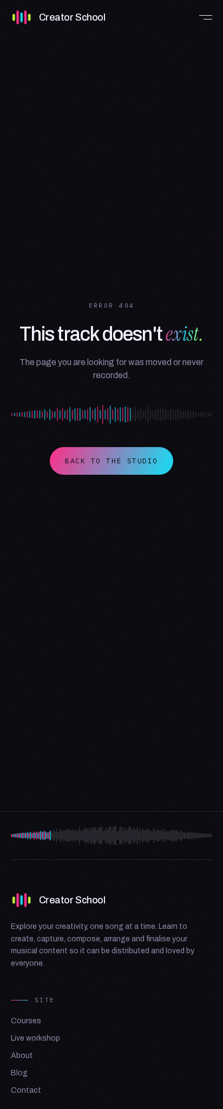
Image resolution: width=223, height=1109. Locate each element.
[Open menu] (201, 17)
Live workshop (35, 1038)
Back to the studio (111, 461)
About (22, 1055)
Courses (26, 1021)
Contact (26, 1090)
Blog (19, 1073)
